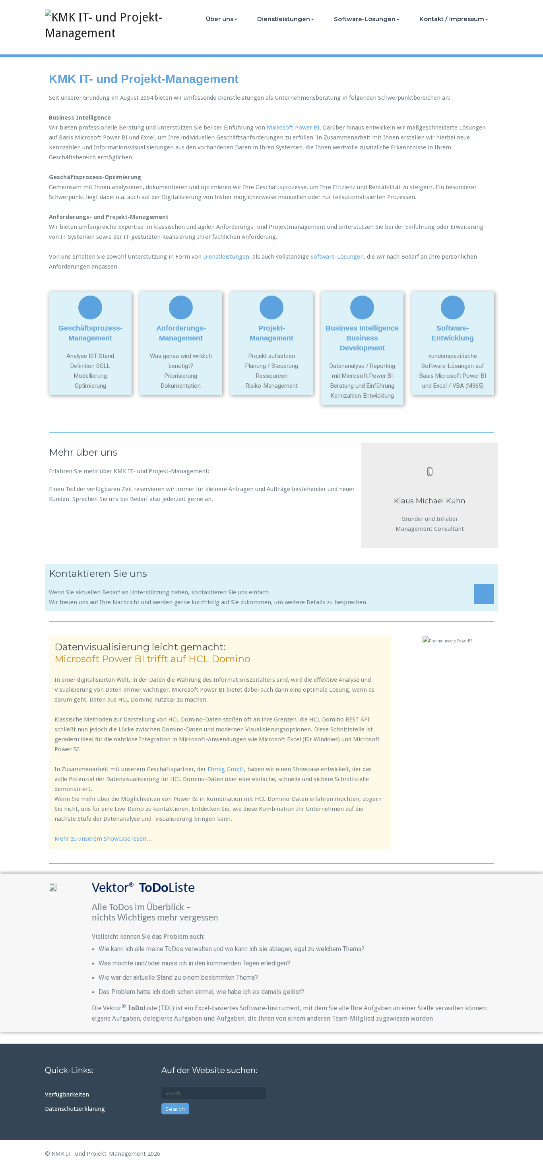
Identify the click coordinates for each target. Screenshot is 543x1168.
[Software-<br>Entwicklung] (453, 307)
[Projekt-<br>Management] (271, 307)
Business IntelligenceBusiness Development (362, 338)
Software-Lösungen (365, 19)
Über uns (219, 19)
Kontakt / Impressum (451, 19)
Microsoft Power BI (293, 127)
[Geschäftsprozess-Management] (90, 307)
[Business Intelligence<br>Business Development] (362, 307)
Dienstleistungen (283, 19)
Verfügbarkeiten (67, 1094)
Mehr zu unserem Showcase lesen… (103, 838)
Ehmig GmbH (226, 769)
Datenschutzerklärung (75, 1108)
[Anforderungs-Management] (181, 307)
